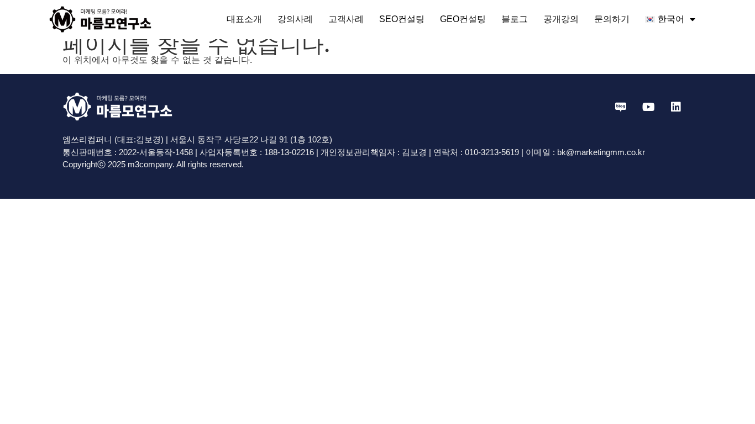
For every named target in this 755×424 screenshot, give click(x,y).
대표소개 (244, 19)
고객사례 (346, 19)
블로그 (514, 19)
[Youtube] (648, 107)
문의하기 (612, 19)
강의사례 (295, 19)
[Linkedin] (676, 107)
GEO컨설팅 (463, 19)
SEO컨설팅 (401, 19)
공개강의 (561, 19)
